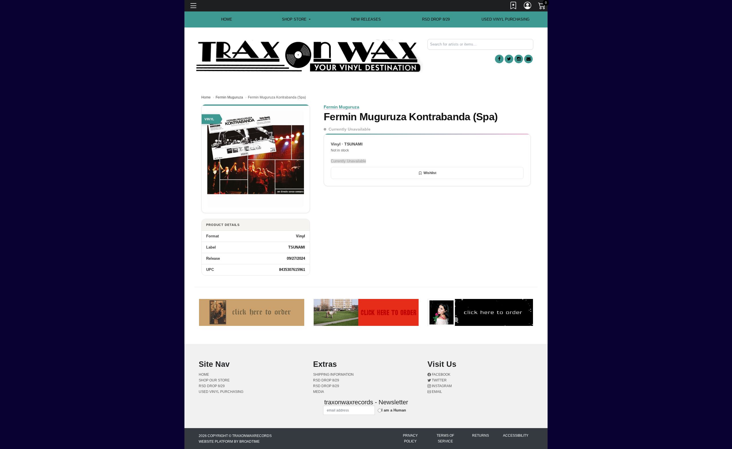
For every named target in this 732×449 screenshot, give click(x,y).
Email (436, 392)
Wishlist (429, 173)
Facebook (440, 375)
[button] (296, 19)
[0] (542, 7)
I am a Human (393, 410)
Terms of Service (445, 438)
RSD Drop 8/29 (436, 19)
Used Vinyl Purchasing (506, 19)
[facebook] (499, 59)
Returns (480, 436)
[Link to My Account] (528, 6)
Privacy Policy (410, 438)
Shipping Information (333, 375)
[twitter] (509, 59)
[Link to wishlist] (514, 6)
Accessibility (515, 436)
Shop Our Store (214, 380)
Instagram (441, 386)
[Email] (528, 59)
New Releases (366, 19)
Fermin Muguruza (229, 97)
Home (206, 97)
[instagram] (519, 59)
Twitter (439, 380)
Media (318, 392)
